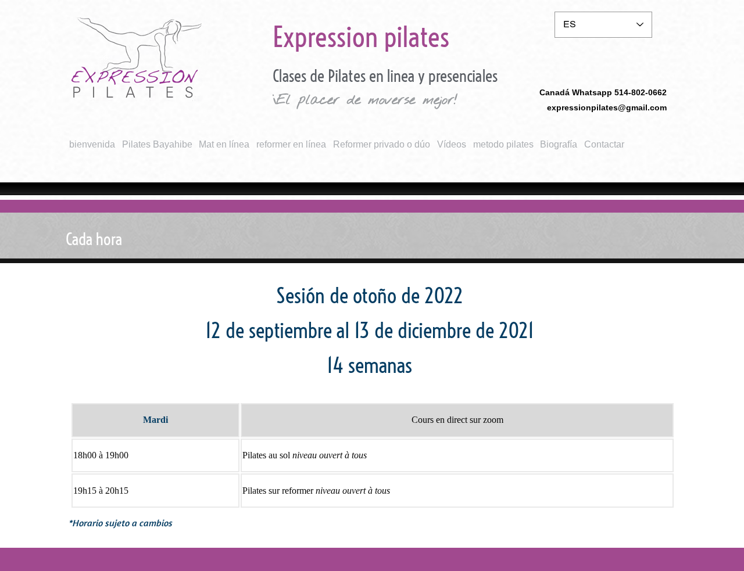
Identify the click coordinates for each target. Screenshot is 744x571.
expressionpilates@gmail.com (607, 107)
